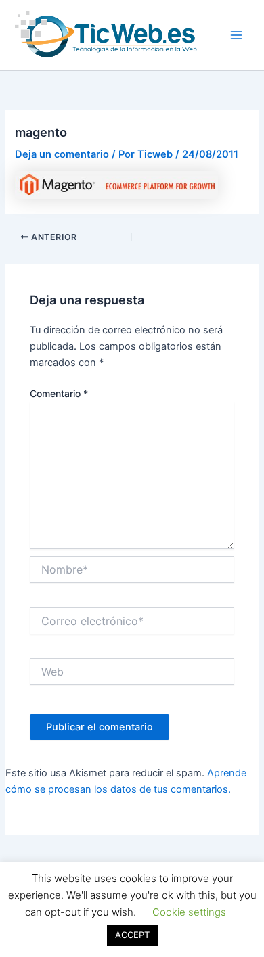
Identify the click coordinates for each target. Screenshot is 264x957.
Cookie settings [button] (189, 912)
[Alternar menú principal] (236, 35)
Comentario (59, 393)
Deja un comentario (62, 154)
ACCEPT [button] (132, 934)
